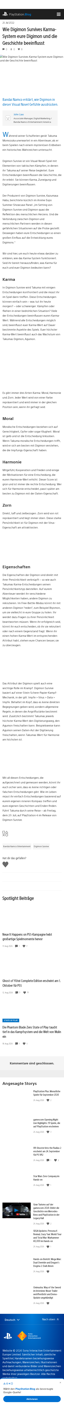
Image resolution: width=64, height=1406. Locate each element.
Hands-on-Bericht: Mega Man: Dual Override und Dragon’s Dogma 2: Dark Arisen (47, 1262)
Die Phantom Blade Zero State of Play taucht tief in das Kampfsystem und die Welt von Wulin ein (31, 1032)
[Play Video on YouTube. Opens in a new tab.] (22, 1214)
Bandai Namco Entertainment (17, 846)
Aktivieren (32, 1399)
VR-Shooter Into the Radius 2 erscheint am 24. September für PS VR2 (47, 1151)
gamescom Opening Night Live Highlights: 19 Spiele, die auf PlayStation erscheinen (46, 1123)
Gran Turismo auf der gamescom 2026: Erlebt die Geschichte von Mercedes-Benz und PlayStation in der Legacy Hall (46, 1211)
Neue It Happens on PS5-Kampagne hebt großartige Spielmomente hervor (27, 936)
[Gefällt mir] (24, 946)
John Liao (19, 114)
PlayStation (20, 14)
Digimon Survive (41, 846)
